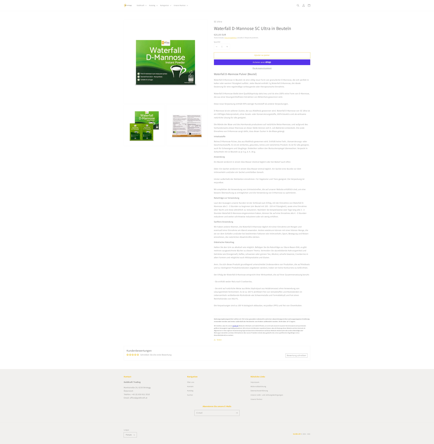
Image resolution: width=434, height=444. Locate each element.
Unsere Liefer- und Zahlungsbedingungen (267, 395)
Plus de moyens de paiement (262, 68)
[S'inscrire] (236, 413)
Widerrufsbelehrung (258, 386)
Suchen (190, 395)
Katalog (190, 390)
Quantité (217, 42)
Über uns (190, 382)
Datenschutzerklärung (259, 390)
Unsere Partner (256, 399)
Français (129, 435)
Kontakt (190, 386)
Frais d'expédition (230, 38)
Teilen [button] (219, 340)
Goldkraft (235, 326)
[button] (141, 5)
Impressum (255, 382)
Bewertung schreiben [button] (296, 355)
